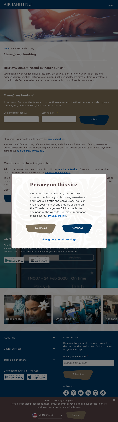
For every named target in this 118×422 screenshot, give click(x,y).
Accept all (77, 228)
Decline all (41, 228)
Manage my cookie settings (59, 240)
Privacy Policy (57, 216)
